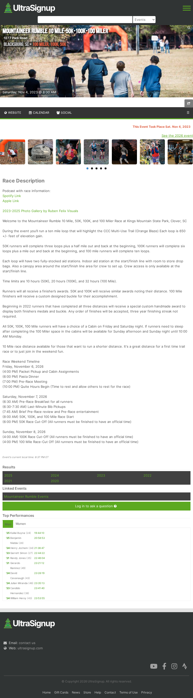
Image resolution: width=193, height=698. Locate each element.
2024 (55, 475)
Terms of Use (128, 692)
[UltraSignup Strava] (184, 666)
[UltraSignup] (29, 7)
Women (21, 524)
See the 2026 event (177, 136)
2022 (147, 475)
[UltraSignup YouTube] (153, 666)
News (76, 692)
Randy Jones (18, 557)
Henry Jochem (19, 547)
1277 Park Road (15, 38)
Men (8, 524)
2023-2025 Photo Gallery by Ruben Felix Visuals (40, 211)
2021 (8, 481)
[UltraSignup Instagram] (174, 666)
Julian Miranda (19, 583)
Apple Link (11, 201)
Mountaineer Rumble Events (26, 496)
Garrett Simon (18, 552)
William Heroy (18, 598)
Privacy (146, 692)
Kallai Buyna (17, 532)
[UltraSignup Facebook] (164, 666)
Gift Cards (61, 692)
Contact (110, 692)
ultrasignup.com (30, 648)
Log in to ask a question (94, 506)
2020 (55, 481)
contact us (27, 643)
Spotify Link (12, 196)
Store (87, 692)
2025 (8, 475)
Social (66, 112)
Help (97, 692)
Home (46, 692)
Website (14, 112)
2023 (101, 475)
